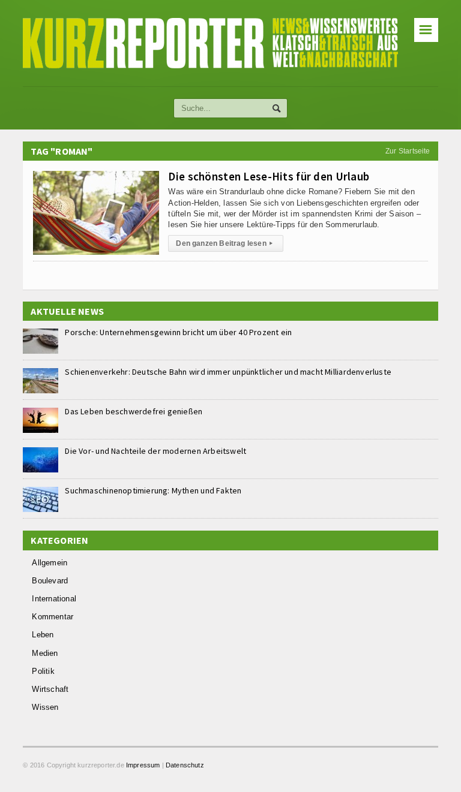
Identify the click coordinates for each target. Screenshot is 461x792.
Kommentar (52, 616)
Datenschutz (185, 765)
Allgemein (49, 562)
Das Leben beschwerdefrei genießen (133, 411)
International (54, 598)
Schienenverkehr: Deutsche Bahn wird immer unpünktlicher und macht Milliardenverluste (228, 371)
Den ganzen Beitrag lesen (224, 243)
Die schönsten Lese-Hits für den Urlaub (268, 176)
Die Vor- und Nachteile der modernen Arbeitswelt (155, 450)
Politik (43, 671)
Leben (42, 634)
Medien (45, 653)
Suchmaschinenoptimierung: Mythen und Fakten (153, 490)
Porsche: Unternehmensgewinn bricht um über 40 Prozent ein (178, 332)
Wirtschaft (50, 689)
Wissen (45, 707)
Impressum (143, 765)
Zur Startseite (407, 151)
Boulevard (50, 580)
